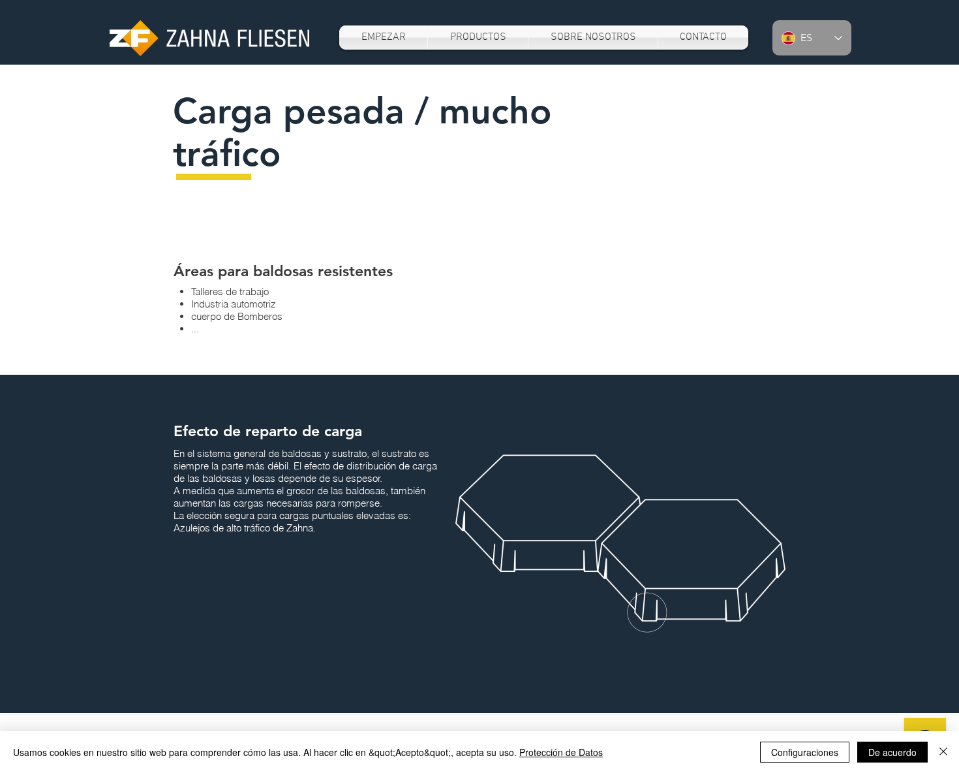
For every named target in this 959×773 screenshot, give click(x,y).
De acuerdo (892, 752)
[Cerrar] (943, 752)
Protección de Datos (561, 752)
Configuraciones (804, 752)
